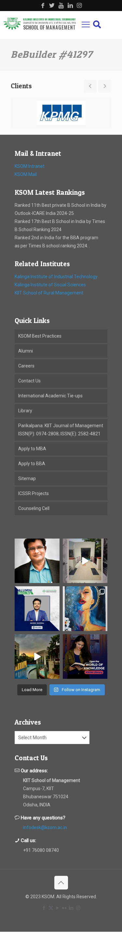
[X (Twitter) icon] (50, 908)
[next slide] (104, 86)
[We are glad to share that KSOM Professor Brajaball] (37, 561)
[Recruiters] (61, 113)
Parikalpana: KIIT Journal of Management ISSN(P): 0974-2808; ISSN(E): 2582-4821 (60, 429)
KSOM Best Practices (39, 336)
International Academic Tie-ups (50, 395)
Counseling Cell (33, 508)
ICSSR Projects (33, 493)
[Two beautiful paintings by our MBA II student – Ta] (85, 608)
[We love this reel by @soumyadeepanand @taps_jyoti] (85, 561)
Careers (26, 365)
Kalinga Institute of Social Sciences (50, 284)
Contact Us (29, 380)
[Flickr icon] (64, 908)
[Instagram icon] (78, 908)
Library (25, 410)
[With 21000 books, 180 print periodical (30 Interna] (85, 656)
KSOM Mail (26, 174)
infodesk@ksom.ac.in (45, 827)
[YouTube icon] (57, 908)
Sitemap (27, 478)
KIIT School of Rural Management (49, 292)
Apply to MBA (32, 448)
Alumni (25, 351)
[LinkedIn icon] (71, 908)
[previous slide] (90, 86)
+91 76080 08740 (41, 850)
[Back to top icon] (61, 882)
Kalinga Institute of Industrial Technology (56, 276)
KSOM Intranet (30, 166)
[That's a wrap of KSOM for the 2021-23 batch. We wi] (37, 656)
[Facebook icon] (44, 908)
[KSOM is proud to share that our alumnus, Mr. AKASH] (37, 608)
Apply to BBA (31, 463)
